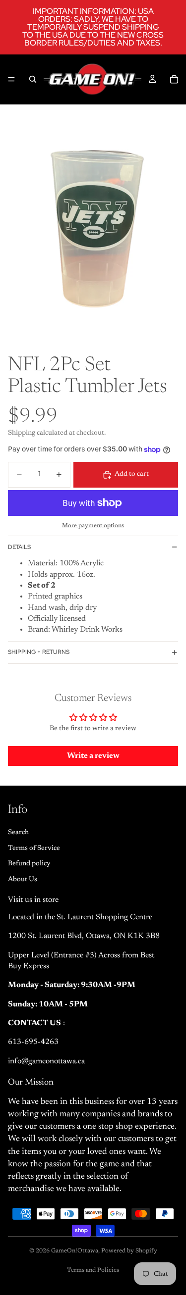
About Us (22, 879)
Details (19, 547)
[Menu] (11, 79)
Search (18, 832)
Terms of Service (34, 848)
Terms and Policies (93, 1270)
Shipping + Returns (38, 652)
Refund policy (29, 863)
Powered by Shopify (129, 1251)
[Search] (33, 79)
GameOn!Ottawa (74, 1251)
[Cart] (174, 79)
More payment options (93, 526)
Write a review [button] (93, 756)
